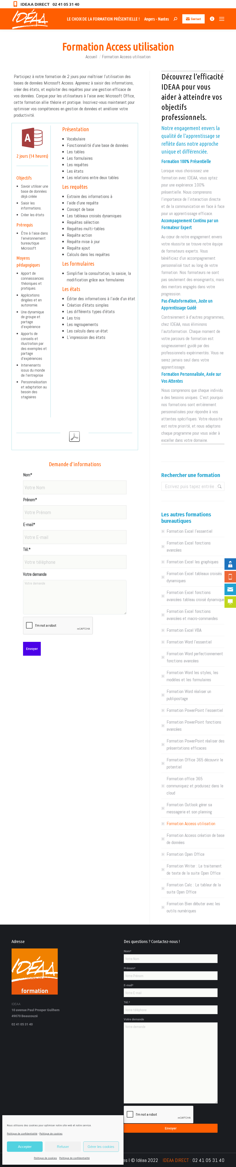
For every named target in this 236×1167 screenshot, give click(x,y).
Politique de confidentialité (22, 1133)
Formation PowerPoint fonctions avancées (194, 725)
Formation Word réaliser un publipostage (189, 694)
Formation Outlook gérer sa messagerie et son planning (189, 808)
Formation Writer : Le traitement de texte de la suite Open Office (194, 869)
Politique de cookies (50, 1133)
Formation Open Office (185, 854)
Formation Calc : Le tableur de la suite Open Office (194, 888)
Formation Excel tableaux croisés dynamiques (194, 577)
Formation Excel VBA (184, 630)
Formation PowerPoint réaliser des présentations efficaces (195, 744)
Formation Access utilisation (191, 824)
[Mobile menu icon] (221, 19)
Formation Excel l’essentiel (189, 531)
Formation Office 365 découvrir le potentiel (195, 763)
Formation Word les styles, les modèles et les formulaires (192, 676)
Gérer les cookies (101, 1147)
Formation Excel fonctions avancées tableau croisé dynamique (195, 595)
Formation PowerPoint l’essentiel (195, 710)
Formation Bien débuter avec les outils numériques (193, 907)
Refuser (63, 1147)
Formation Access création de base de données (195, 838)
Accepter (25, 1147)
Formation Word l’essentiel (189, 642)
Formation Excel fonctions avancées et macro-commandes (192, 614)
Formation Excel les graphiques (192, 562)
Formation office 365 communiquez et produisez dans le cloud (195, 786)
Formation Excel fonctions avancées (189, 546)
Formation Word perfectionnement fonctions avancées (195, 657)
